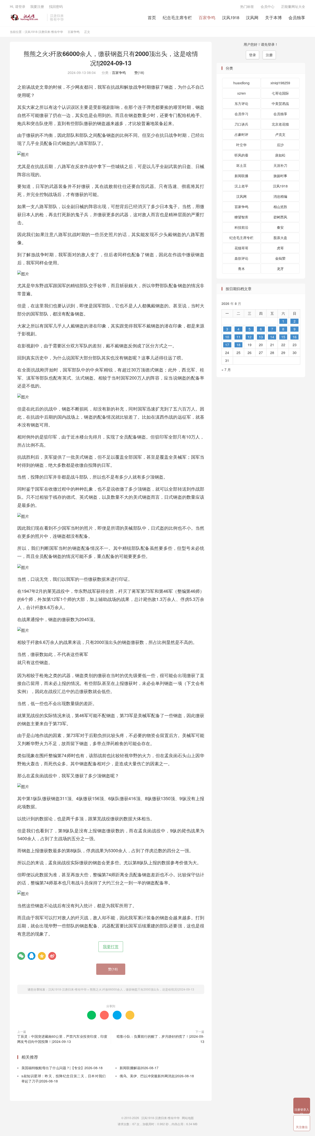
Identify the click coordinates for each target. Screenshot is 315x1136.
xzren (241, 93)
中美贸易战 (280, 103)
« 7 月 (226, 369)
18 (238, 344)
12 (250, 336)
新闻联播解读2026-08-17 (139, 1067)
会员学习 (241, 113)
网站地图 (188, 1118)
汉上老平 (241, 186)
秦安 (280, 227)
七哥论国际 (280, 93)
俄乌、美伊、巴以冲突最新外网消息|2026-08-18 (157, 1075)
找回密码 (56, 6)
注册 (269, 54)
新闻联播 (241, 175)
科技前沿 (241, 227)
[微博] (52, 956)
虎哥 (280, 247)
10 (227, 336)
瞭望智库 (241, 216)
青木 (241, 268)
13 (261, 336)
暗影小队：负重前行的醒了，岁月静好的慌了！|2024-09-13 (160, 1039)
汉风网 (252, 17)
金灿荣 (280, 258)
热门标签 (247, 6)
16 (295, 336)
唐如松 (280, 155)
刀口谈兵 (241, 124)
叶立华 (241, 144)
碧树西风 (280, 216)
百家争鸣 (207, 17)
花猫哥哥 (241, 247)
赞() (138, 72)
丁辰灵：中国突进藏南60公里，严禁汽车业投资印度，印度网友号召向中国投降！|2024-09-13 (62, 1039)
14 (272, 336)
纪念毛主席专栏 (177, 17)
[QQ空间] (42, 956)
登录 (252, 54)
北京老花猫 (280, 124)
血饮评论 (241, 258)
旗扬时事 (280, 175)
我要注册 (37, 6)
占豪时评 (241, 134)
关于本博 (273, 17)
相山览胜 (280, 206)
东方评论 (241, 103)
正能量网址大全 (293, 6)
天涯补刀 (280, 165)
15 (283, 336)
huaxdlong (241, 82)
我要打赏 (111, 946)
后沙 (280, 144)
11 (238, 336)
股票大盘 (280, 237)
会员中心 (267, 6)
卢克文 (280, 134)
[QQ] (31, 956)
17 (227, 344)
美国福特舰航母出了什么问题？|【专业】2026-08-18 (62, 1067)
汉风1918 (230, 17)
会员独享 (296, 17)
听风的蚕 (241, 155)
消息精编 (280, 196)
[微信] (21, 956)
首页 (152, 17)
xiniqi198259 (280, 82)
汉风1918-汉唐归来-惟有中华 (27, 17)
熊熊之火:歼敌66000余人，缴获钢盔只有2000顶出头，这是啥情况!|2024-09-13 (111, 58)
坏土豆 (241, 165)
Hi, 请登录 (17, 6)
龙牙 (280, 268)
